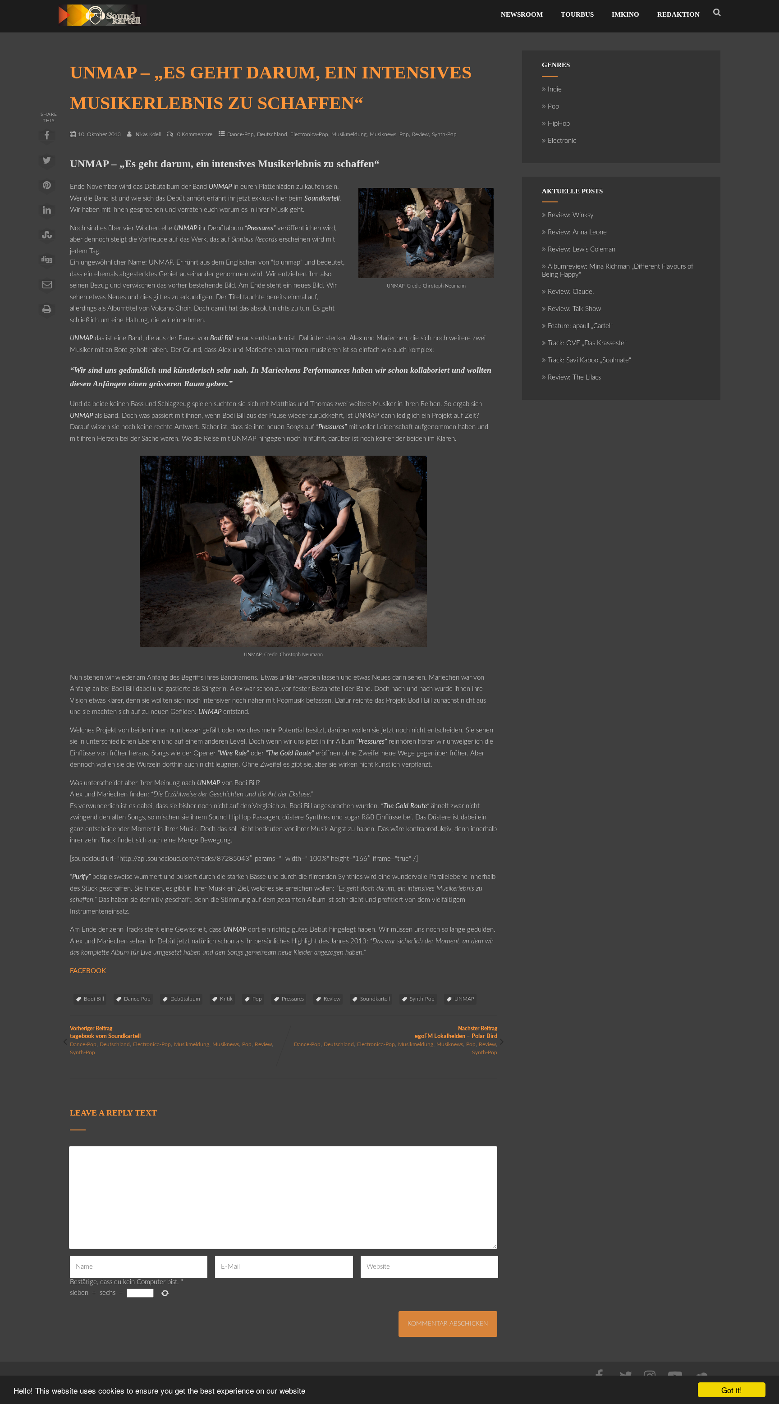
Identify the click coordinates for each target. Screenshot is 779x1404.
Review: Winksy (571, 215)
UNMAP (464, 999)
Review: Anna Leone (577, 232)
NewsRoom (522, 14)
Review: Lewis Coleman (581, 249)
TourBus (577, 14)
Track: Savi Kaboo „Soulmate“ (589, 360)
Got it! (731, 1389)
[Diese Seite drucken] (46, 312)
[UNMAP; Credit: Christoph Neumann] (426, 276)
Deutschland (272, 134)
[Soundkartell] (103, 28)
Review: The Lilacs (574, 377)
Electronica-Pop (309, 134)
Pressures (293, 999)
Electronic (562, 140)
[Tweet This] (46, 163)
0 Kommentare (194, 134)
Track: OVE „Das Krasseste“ (587, 343)
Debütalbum (185, 999)
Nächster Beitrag (456, 1032)
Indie (555, 89)
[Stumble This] (46, 238)
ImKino (625, 14)
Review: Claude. (571, 291)
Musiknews (383, 134)
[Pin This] (46, 188)
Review (420, 134)
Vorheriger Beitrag (105, 1032)
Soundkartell (375, 999)
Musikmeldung (349, 134)
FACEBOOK (88, 971)
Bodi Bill (94, 999)
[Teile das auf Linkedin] (46, 213)
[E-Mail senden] (46, 287)
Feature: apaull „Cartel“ (580, 326)
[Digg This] (46, 262)
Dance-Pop (240, 134)
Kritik (226, 999)
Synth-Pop (444, 134)
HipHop (559, 123)
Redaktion (678, 14)
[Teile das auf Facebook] (46, 138)
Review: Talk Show (574, 309)
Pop (404, 134)
